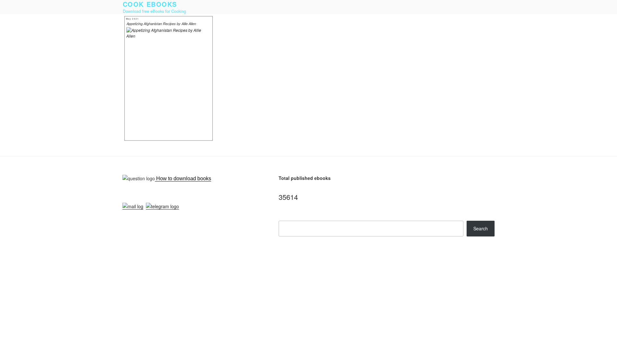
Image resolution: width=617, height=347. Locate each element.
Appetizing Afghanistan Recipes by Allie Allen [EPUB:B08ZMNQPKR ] (161, 24)
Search (480, 228)
